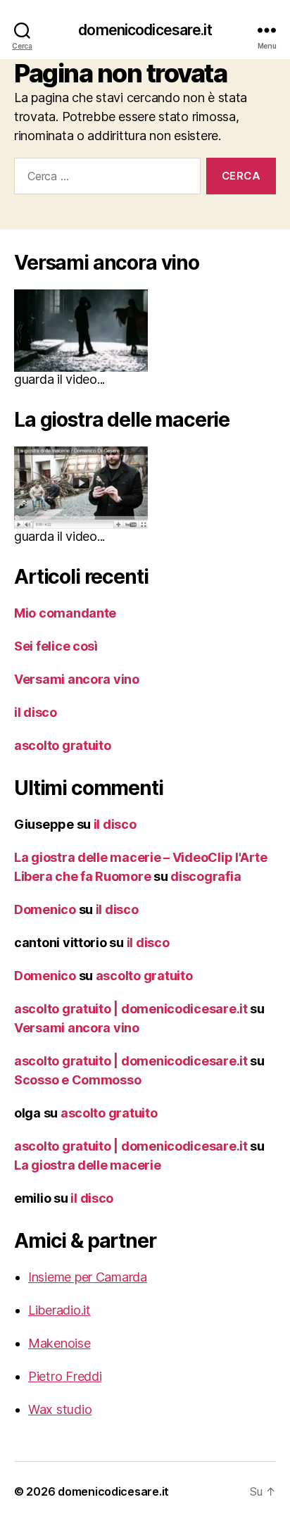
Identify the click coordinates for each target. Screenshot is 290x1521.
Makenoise (59, 1343)
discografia (205, 876)
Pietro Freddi (65, 1376)
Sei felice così (56, 646)
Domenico (45, 909)
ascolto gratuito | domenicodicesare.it (131, 1008)
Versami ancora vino (76, 679)
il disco (35, 712)
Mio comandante (65, 613)
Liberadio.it (59, 1310)
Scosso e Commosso (77, 1079)
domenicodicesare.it (144, 30)
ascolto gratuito (62, 745)
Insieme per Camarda (87, 1277)
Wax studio (60, 1409)
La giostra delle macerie (87, 1165)
